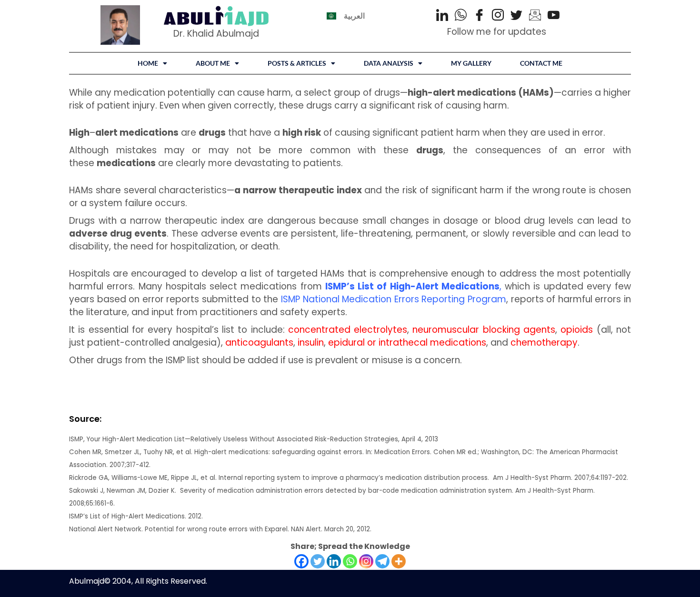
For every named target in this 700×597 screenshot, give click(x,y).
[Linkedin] (334, 561)
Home (148, 63)
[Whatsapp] (350, 561)
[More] (398, 561)
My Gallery (471, 63)
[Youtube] (554, 16)
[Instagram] (498, 16)
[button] (152, 63)
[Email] (535, 16)
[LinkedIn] (442, 16)
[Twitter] (516, 16)
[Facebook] (479, 16)
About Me (213, 63)
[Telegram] (382, 561)
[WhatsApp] (461, 16)
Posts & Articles (297, 63)
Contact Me (541, 63)
